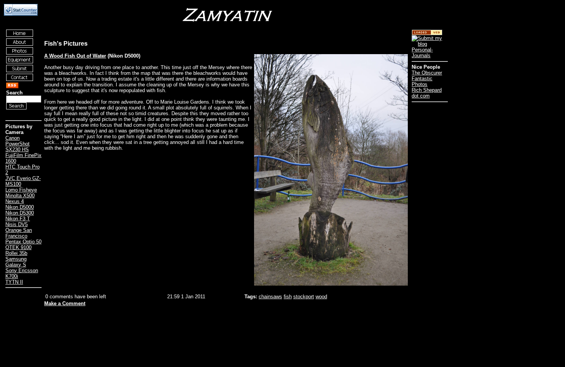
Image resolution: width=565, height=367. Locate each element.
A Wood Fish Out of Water (75, 56)
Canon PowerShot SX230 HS (17, 143)
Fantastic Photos (422, 81)
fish (288, 296)
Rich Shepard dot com (427, 93)
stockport (303, 296)
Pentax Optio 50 (23, 242)
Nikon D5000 (19, 207)
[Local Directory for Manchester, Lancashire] (427, 33)
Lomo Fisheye (21, 190)
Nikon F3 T (17, 219)
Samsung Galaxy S (16, 262)
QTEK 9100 (18, 247)
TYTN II (14, 282)
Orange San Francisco (18, 233)
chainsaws (270, 296)
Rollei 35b (16, 253)
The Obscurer (427, 73)
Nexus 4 (14, 201)
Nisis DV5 (16, 224)
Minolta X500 (20, 195)
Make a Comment (64, 303)
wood (321, 296)
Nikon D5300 (19, 213)
